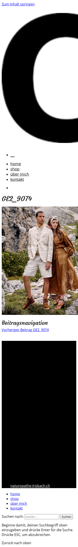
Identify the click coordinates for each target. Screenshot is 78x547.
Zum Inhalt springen (18, 4)
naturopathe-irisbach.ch (30, 485)
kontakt (17, 179)
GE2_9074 (25, 329)
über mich (19, 174)
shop (15, 169)
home (15, 163)
